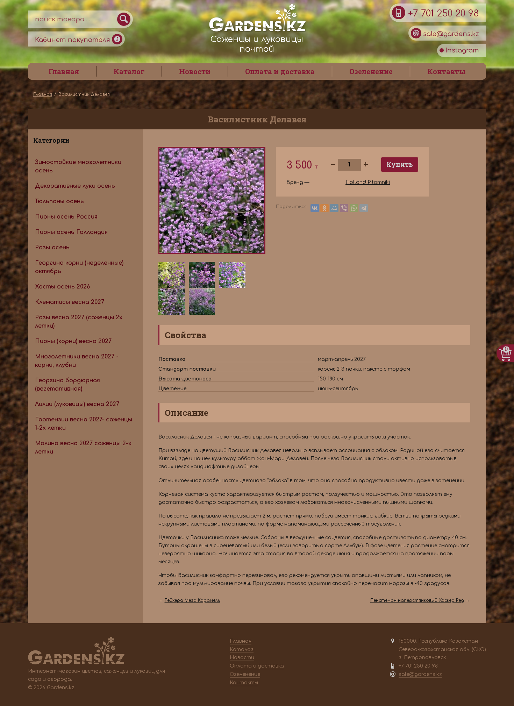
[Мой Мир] (334, 208)
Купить (399, 164)
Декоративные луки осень (75, 186)
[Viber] (344, 208)
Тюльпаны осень (59, 201)
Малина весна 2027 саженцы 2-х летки (83, 447)
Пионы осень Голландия (71, 232)
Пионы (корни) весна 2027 (73, 341)
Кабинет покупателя (73, 39)
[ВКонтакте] (314, 208)
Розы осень (52, 247)
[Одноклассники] (324, 208)
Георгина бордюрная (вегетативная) (67, 384)
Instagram (461, 50)
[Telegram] (363, 208)
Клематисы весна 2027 (69, 302)
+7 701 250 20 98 (442, 13)
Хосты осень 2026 (62, 287)
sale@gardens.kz (450, 33)
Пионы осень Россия (66, 217)
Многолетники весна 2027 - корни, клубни (77, 361)
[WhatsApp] (354, 208)
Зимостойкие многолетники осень (78, 166)
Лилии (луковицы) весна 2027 (77, 404)
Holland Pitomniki (367, 182)
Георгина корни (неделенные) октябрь (79, 267)
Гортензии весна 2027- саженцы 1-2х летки (83, 423)
